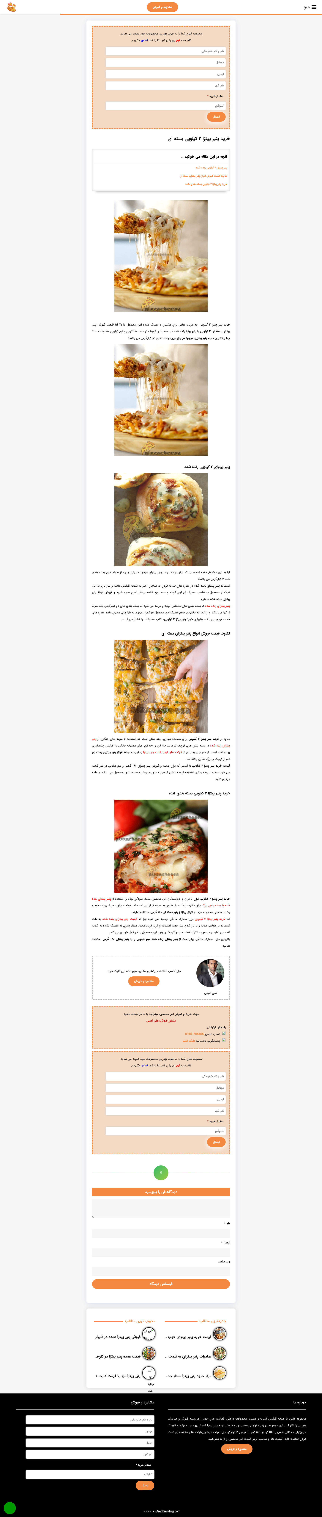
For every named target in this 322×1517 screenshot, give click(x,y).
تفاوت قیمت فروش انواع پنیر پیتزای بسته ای (203, 176)
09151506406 (194, 1034)
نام (227, 1223)
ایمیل (225, 1242)
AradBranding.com (168, 1511)
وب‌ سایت (224, 1261)
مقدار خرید (214, 96)
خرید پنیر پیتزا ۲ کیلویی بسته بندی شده (206, 184)
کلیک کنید (189, 1040)
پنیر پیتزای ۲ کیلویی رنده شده (211, 168)
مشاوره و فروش (162, 7)
